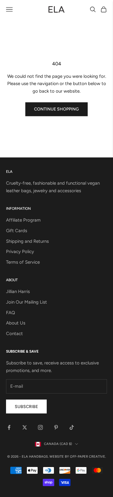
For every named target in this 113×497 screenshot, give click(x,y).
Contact (14, 333)
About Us (15, 323)
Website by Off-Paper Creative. (77, 457)
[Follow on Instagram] (40, 427)
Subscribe (26, 406)
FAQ (10, 312)
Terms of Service (23, 262)
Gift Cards (16, 230)
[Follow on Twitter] (25, 427)
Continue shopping (56, 109)
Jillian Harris (18, 291)
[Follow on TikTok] (72, 427)
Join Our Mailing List (26, 302)
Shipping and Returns (27, 241)
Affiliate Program (23, 220)
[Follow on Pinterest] (56, 427)
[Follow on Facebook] (9, 427)
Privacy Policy (20, 251)
